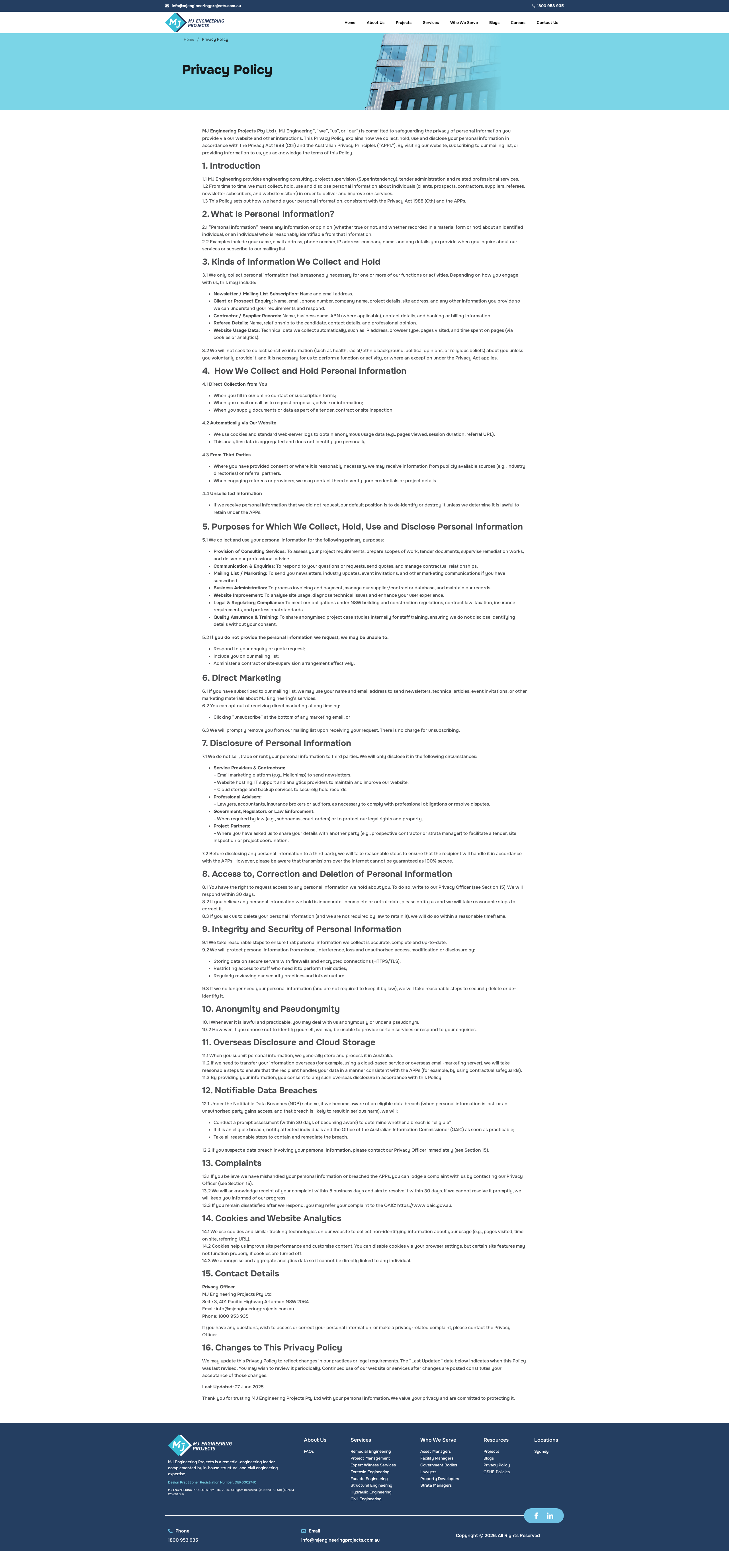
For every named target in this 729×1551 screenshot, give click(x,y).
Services (431, 22)
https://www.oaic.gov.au (424, 1205)
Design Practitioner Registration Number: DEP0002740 (212, 1482)
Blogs (494, 22)
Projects (403, 22)
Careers (518, 22)
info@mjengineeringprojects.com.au (340, 1540)
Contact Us (547, 22)
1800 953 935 (183, 1540)
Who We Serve (464, 22)
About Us (375, 22)
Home (350, 22)
